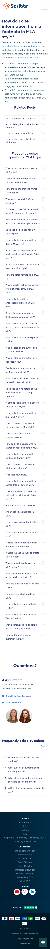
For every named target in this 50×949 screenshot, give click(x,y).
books (34, 42)
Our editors (25, 822)
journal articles (9, 46)
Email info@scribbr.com (18, 696)
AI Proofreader (25, 854)
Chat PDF (25, 881)
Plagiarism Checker (25, 850)
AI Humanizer (25, 858)
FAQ (25, 834)
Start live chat (13, 702)
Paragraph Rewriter (25, 869)
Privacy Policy (25, 929)
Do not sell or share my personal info (25, 934)
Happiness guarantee (25, 939)
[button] (43, 942)
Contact (25, 886)
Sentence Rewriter (25, 873)
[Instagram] (24, 892)
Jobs (25, 826)
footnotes (36, 46)
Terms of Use (25, 944)
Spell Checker (25, 862)
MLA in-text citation (30, 57)
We (13, 688)
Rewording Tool (25, 877)
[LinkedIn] (32, 892)
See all (44, 746)
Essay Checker (25, 866)
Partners (25, 830)
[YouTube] (17, 892)
